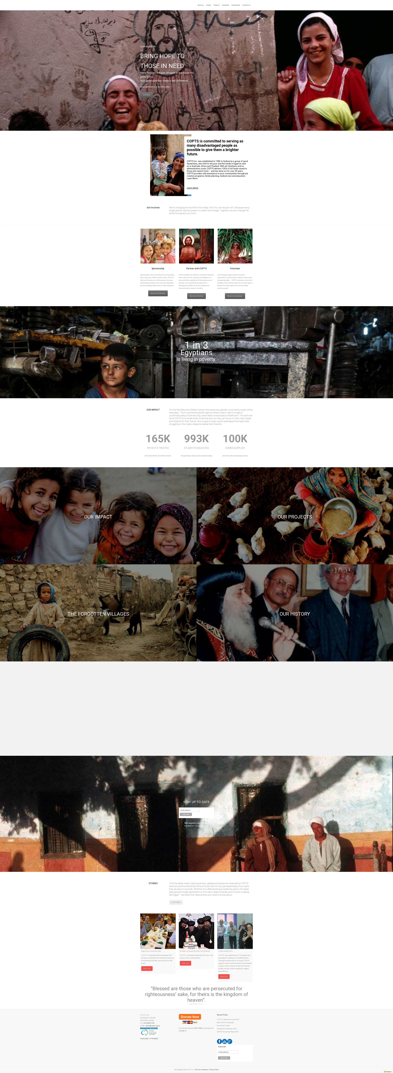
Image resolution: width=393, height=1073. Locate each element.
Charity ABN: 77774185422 (149, 1039)
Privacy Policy (214, 1070)
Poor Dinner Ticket (223, 1026)
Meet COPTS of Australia (225, 1022)
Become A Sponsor (158, 293)
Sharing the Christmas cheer (227, 1029)
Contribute (146, 95)
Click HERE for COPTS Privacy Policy (196, 826)
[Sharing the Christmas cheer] (158, 931)
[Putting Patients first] (235, 931)
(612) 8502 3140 (148, 1023)
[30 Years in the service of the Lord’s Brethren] (196, 931)
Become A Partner (196, 296)
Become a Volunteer (235, 296)
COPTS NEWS (175, 902)
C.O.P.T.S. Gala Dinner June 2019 (228, 1019)
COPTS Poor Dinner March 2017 (228, 1032)
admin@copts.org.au (152, 1026)
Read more (146, 968)
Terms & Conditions (201, 1070)
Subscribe (222, 1047)
